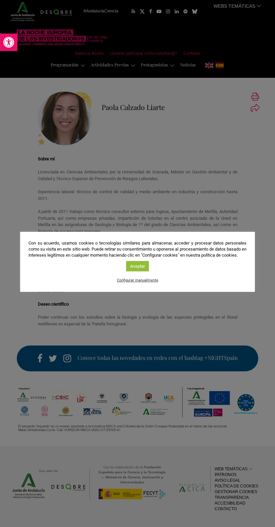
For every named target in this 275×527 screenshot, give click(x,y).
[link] (8, 42)
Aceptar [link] (137, 266)
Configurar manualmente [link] (137, 280)
